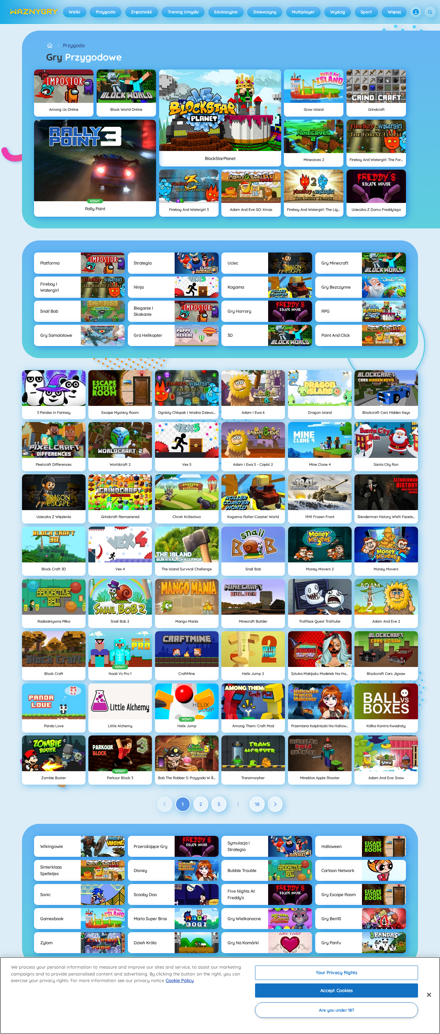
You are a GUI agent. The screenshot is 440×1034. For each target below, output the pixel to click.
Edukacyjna (226, 11)
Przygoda (106, 11)
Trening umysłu (183, 11)
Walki (74, 11)
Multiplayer (303, 11)
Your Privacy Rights (336, 972)
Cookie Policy (180, 980)
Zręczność (141, 11)
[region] (220, 995)
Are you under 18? (336, 1010)
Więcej (394, 11)
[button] (415, 12)
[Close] (429, 994)
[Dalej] (275, 804)
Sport (366, 11)
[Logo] (34, 12)
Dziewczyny (264, 11)
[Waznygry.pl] (49, 45)
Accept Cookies (336, 990)
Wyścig (337, 11)
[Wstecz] (165, 804)
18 (257, 804)
